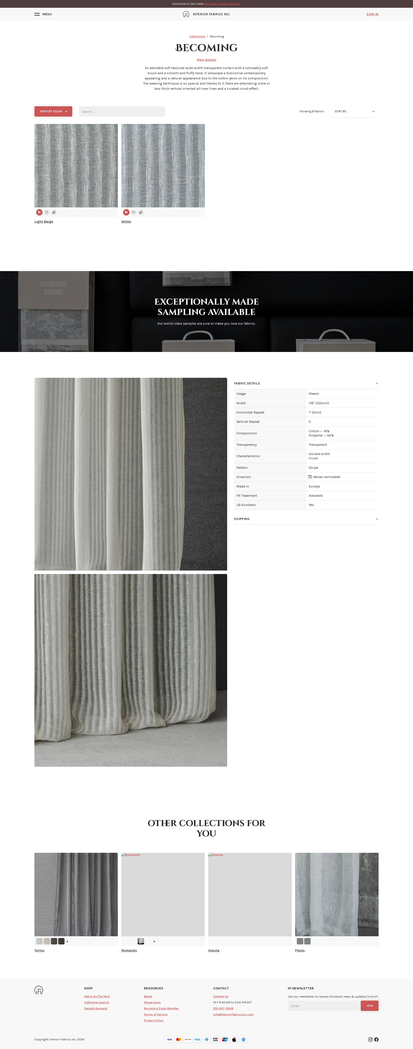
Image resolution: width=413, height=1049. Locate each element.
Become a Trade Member (161, 1008)
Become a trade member (222, 4)
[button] (43, 14)
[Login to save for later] (46, 212)
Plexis (300, 950)
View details (206, 60)
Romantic (129, 950)
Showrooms (152, 1002)
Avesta (213, 950)
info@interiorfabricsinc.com (233, 1014)
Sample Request (95, 1008)
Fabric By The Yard (97, 996)
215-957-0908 (223, 1008)
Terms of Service (156, 1014)
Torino (39, 950)
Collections (197, 36)
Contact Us (220, 996)
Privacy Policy (153, 1020)
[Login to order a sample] (54, 212)
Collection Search (96, 1002)
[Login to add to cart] (39, 212)
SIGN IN (372, 14)
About (148, 996)
